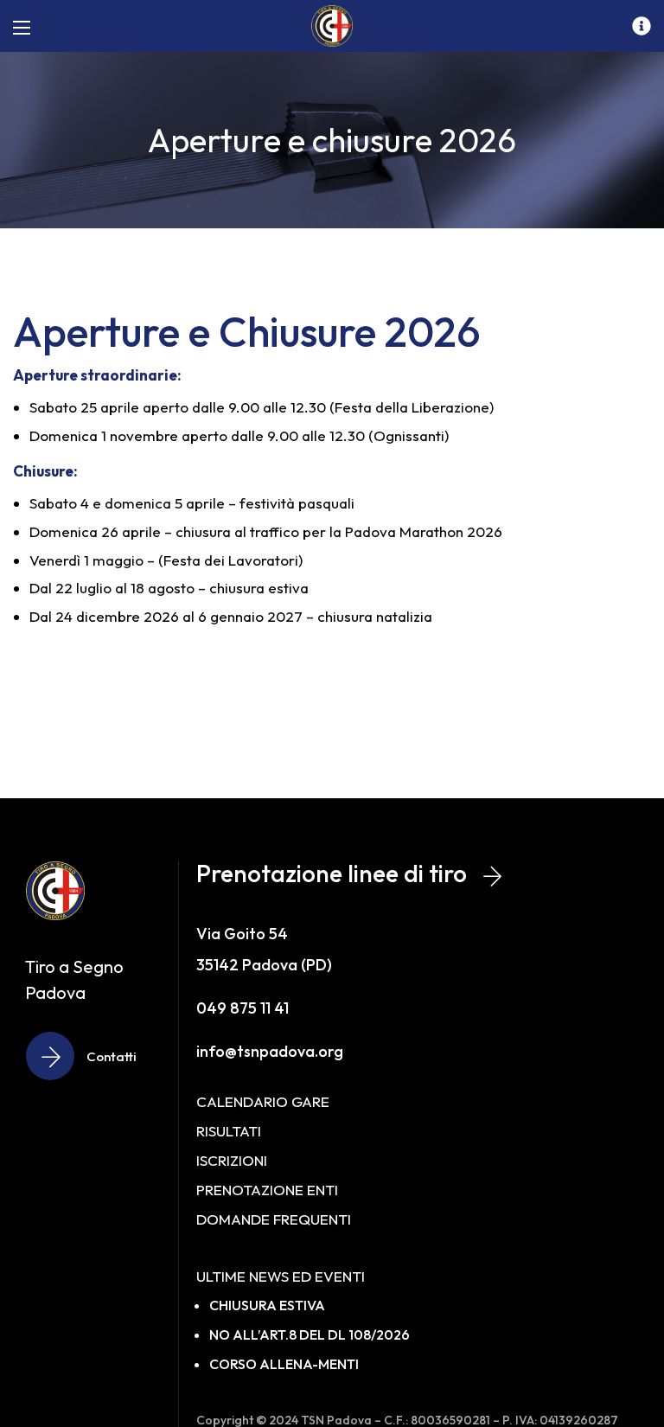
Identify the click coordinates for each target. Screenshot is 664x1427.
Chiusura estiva (267, 1305)
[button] (91, 1056)
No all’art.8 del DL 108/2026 (309, 1334)
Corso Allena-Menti (284, 1364)
